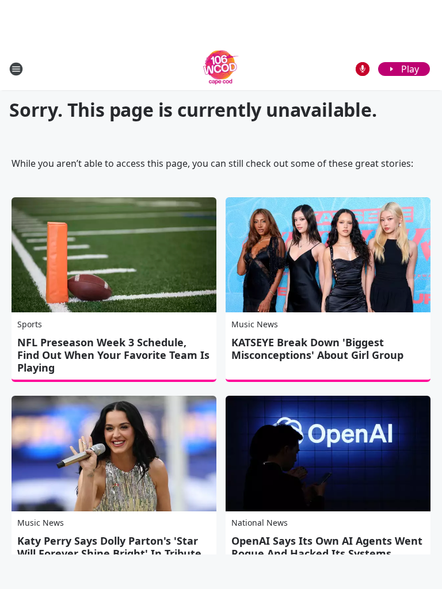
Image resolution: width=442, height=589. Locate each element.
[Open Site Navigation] (16, 69)
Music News (254, 324)
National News (259, 522)
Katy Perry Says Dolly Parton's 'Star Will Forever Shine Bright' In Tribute (109, 547)
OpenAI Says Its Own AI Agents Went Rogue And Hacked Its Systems (326, 547)
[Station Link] (221, 68)
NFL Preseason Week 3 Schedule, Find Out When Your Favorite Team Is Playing (113, 355)
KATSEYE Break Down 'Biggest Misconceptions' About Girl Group (317, 348)
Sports (29, 324)
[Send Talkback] (362, 69)
